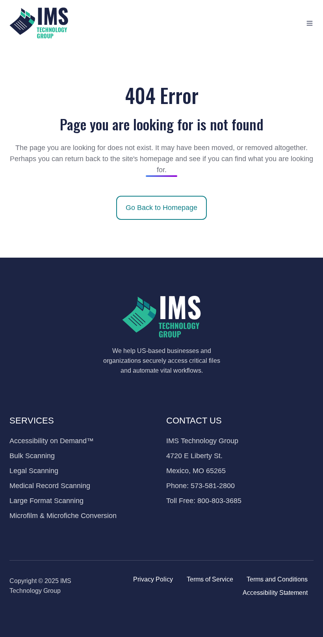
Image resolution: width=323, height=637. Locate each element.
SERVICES (31, 420)
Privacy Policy (153, 579)
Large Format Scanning (46, 501)
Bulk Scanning (32, 456)
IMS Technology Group (202, 441)
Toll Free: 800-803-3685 (203, 501)
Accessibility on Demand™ (51, 441)
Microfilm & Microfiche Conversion (63, 516)
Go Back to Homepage (161, 208)
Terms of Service (210, 579)
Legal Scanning (33, 471)
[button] (310, 23)
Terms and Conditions (277, 579)
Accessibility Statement (275, 592)
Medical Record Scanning (49, 486)
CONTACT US (194, 420)
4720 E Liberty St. (194, 456)
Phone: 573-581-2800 (200, 486)
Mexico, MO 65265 (196, 471)
